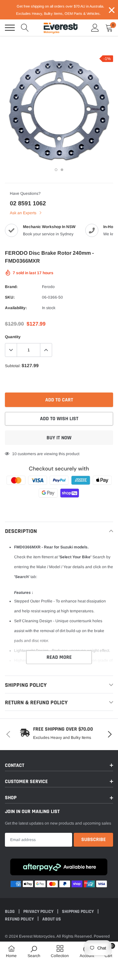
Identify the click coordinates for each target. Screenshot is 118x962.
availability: (16, 308)
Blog (10, 912)
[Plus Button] (46, 350)
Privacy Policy (38, 912)
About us (51, 919)
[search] (25, 27)
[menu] (10, 28)
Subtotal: (13, 366)
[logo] (60, 27)
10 (14, 454)
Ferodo (48, 286)
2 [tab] (62, 169)
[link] (34, 951)
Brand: (11, 286)
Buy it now (59, 437)
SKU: (10, 297)
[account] (95, 27)
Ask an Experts (23, 213)
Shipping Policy (78, 912)
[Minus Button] (11, 350)
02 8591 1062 (28, 203)
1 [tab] (56, 169)
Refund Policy (20, 919)
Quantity (13, 337)
